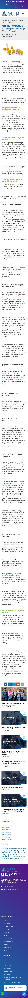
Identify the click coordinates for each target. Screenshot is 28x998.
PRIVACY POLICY (9, 950)
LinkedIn (16, 854)
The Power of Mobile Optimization (12, 787)
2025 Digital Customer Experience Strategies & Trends (12, 704)
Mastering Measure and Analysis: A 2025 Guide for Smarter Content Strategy (12, 752)
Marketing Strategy (6, 834)
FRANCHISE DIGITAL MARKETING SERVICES (13, 978)
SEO (2, 836)
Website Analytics (5, 839)
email (2, 852)
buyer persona (13, 848)
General (3, 831)
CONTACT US (8, 938)
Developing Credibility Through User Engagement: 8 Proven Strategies (13, 810)
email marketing (10, 852)
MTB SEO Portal (8, 947)
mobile (13, 856)
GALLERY (6, 933)
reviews (23, 856)
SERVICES (7, 924)
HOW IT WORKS (8, 927)
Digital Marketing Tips (12, 850)
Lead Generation (5, 832)
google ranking (11, 854)
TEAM (5, 935)
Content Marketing (5, 826)
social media (7, 858)
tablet (12, 858)
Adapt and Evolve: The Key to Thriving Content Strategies (13, 728)
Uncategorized (5, 837)
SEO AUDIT (7, 930)
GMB (5, 963)
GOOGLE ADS (8, 972)
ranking (17, 856)
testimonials (17, 858)
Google (19, 852)
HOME (6, 921)
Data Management (5, 827)
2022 (3, 848)
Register (22, 7)
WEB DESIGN (7, 966)
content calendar (21, 848)
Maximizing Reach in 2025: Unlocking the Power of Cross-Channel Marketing (13, 763)
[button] (23, 13)
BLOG (5, 944)
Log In (15, 7)
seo (2, 858)
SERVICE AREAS (8, 941)
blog (7, 848)
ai (5, 848)
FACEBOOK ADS (8, 975)
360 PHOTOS (8, 969)
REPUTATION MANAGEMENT (12, 982)
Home (4, 20)
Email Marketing (5, 829)
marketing (6, 856)
